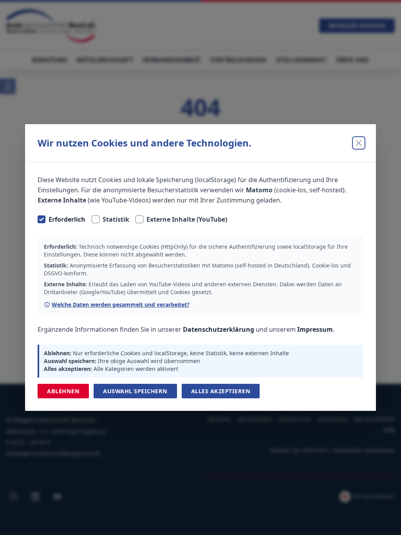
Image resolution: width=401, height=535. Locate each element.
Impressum (315, 329)
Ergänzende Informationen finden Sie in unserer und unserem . (186, 329)
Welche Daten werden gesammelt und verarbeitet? (121, 304)
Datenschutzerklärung (218, 329)
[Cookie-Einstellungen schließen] (358, 143)
